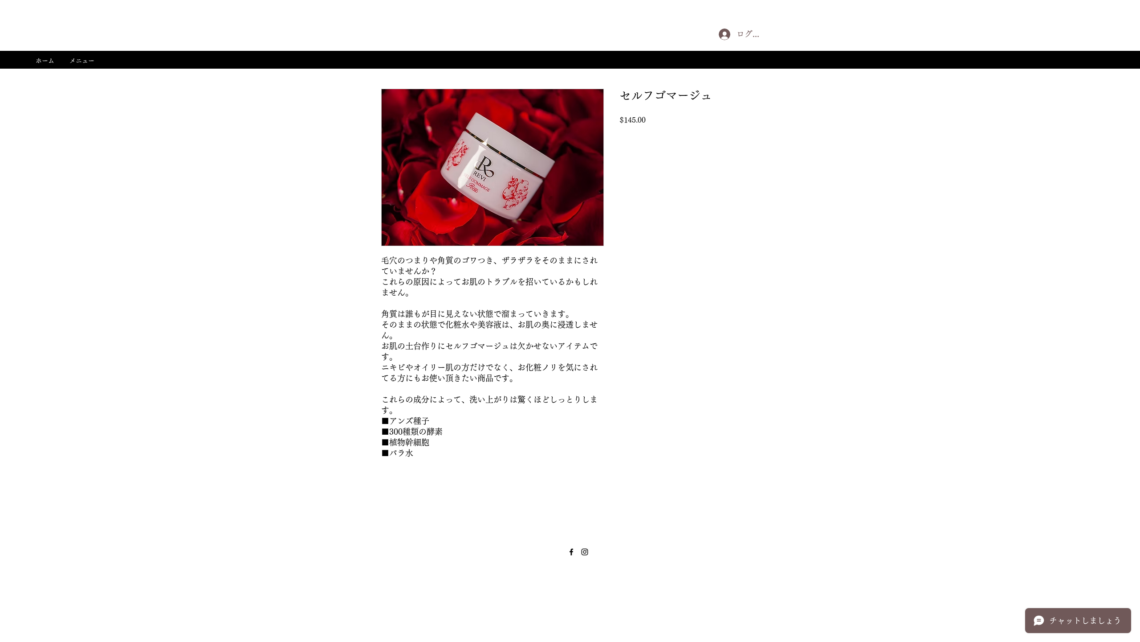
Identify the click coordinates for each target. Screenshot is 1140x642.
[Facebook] (571, 551)
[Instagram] (584, 551)
